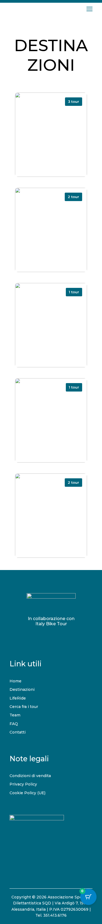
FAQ (14, 723)
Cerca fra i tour (24, 706)
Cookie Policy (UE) (27, 792)
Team (15, 715)
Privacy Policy (23, 784)
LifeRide (18, 698)
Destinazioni (22, 689)
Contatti (18, 732)
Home (15, 681)
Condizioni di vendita (30, 775)
